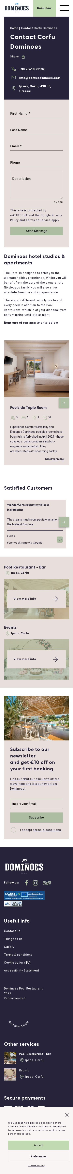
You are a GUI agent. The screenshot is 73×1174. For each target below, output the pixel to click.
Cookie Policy (36, 1165)
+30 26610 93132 (32, 69)
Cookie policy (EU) (17, 962)
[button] (67, 1115)
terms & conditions (47, 829)
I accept (40, 829)
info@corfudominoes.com (40, 78)
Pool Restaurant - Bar (25, 568)
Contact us (12, 931)
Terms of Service (38, 220)
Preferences (38, 1156)
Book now (44, 8)
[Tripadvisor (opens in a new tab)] (47, 883)
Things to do (13, 939)
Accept (38, 1145)
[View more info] (36, 618)
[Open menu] (64, 8)
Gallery (9, 946)
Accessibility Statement (21, 970)
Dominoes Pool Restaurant (23, 988)
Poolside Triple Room (28, 408)
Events (10, 628)
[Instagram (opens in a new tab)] (35, 883)
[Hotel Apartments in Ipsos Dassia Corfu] (16, 12)
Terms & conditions (18, 954)
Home (14, 28)
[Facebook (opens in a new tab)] (26, 883)
